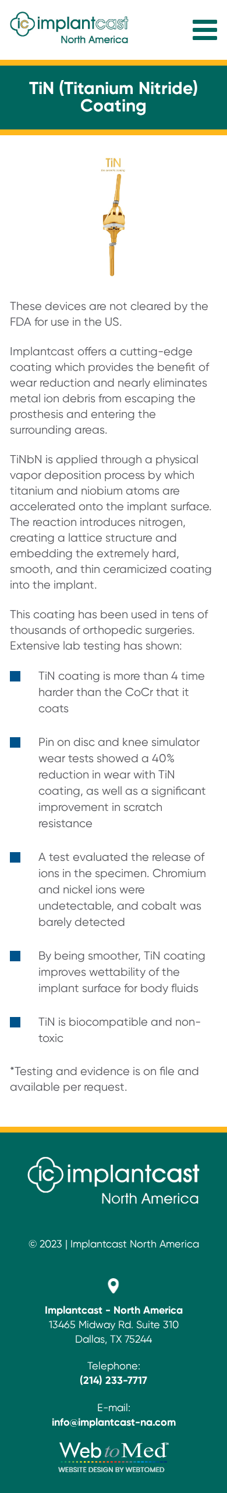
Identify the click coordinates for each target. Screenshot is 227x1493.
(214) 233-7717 (113, 1381)
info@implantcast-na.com (114, 1423)
